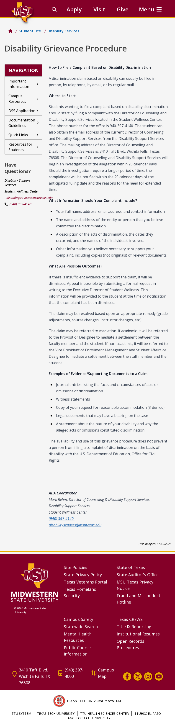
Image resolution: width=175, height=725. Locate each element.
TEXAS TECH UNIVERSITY (56, 713)
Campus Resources (17, 98)
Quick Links (18, 134)
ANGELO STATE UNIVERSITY (89, 718)
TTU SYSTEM (21, 713)
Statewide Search (81, 626)
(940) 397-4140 (20, 204)
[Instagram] (148, 676)
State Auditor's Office (138, 574)
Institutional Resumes (138, 634)
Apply (74, 9)
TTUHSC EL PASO (147, 713)
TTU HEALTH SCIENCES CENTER (104, 713)
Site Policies (75, 567)
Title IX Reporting (134, 626)
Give (123, 9)
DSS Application (21, 110)
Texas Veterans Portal (85, 582)
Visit (99, 9)
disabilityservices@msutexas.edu (29, 197)
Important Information (18, 84)
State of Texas (131, 567)
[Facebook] (127, 676)
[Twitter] (137, 676)
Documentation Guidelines (21, 123)
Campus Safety (78, 619)
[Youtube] (159, 676)
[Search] (54, 9)
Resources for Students (20, 147)
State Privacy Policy (83, 574)
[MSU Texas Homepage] (10, 31)
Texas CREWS (130, 619)
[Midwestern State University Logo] (34, 582)
